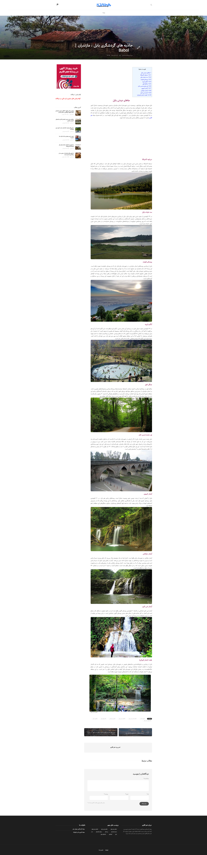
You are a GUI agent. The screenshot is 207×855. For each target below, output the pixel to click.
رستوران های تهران (99, 831)
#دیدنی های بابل (112, 718)
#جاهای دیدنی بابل (122, 718)
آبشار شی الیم (146, 93)
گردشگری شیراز (103, 834)
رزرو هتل (106, 831)
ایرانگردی (128, 41)
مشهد (110, 730)
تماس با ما (101, 850)
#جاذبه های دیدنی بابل (132, 718)
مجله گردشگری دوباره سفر (79, 829)
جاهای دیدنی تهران (114, 829)
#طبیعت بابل (95, 718)
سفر (92, 831)
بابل (132, 41)
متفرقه (142, 731)
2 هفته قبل (72, 114)
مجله (104, 13)
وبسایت (106, 794)
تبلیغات (106, 850)
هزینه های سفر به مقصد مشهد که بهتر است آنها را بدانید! (104, 733)
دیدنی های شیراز (114, 831)
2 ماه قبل (72, 123)
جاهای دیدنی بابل (146, 73)
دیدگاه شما (146, 778)
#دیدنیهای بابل (103, 718)
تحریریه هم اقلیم (130, 55)
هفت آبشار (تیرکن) (144, 95)
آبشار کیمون (146, 88)
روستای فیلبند (146, 79)
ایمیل (126, 794)
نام (148, 794)
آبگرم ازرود (146, 82)
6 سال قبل (124, 55)
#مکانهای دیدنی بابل (147, 720)
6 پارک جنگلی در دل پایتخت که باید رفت (134, 733)
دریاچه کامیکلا (145, 75)
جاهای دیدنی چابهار (95, 829)
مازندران (124, 41)
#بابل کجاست (142, 718)
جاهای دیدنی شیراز (104, 829)
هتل (116, 834)
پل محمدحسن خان (144, 86)
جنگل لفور (147, 84)
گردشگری (110, 834)
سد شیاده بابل (145, 77)
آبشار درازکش (146, 90)
